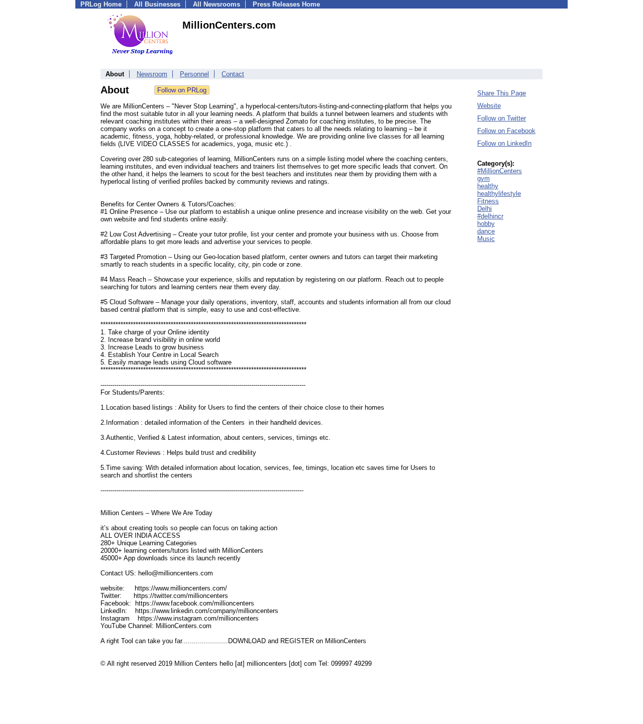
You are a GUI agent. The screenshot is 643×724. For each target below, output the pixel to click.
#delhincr (490, 216)
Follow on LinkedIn (504, 143)
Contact (233, 74)
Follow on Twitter (501, 118)
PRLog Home (101, 4)
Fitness (488, 201)
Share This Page (501, 93)
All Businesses (157, 4)
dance (486, 231)
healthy (487, 186)
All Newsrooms (216, 4)
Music (486, 239)
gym (483, 178)
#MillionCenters (499, 171)
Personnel (194, 74)
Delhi (484, 208)
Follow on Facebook (506, 131)
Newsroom (152, 74)
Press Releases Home (286, 4)
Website (489, 105)
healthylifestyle (499, 193)
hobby (486, 223)
